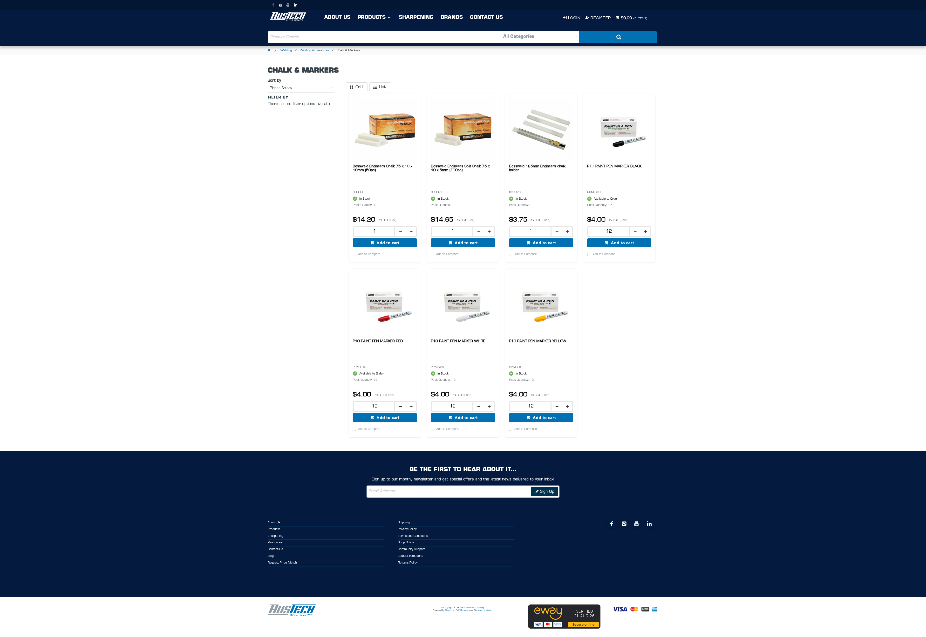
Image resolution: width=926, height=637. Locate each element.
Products (372, 17)
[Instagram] (281, 5)
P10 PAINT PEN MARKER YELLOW (537, 341)
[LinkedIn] (296, 5)
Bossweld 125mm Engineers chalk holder (537, 168)
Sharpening (416, 17)
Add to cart (387, 243)
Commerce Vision (483, 610)
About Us (337, 17)
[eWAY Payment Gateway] (564, 627)
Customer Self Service (456, 610)
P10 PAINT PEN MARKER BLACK (614, 166)
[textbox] (365, 37)
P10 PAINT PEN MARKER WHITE (458, 341)
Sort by (274, 81)
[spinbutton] (373, 231)
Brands (452, 17)
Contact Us (486, 17)
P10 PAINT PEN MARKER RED (378, 341)
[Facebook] (273, 5)
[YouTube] (288, 5)
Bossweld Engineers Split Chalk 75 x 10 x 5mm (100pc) (460, 168)
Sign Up (547, 492)
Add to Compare (369, 254)
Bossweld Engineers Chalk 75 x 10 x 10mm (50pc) (382, 168)
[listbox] (521, 37)
